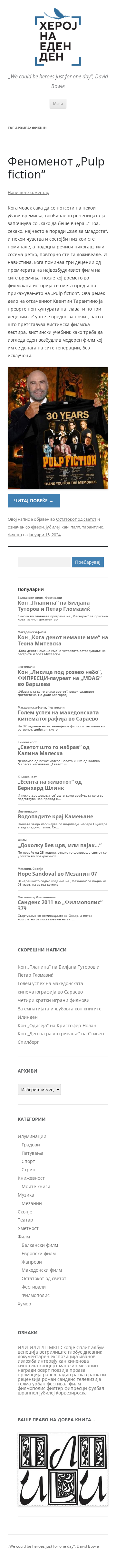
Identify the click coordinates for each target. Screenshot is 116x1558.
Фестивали (34, 1287)
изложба (27, 1361)
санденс (66, 1379)
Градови (31, 1145)
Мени (58, 103)
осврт (43, 1370)
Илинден (28, 1017)
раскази (97, 1374)
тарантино (92, 527)
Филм (24, 1237)
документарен (33, 1356)
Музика (26, 1195)
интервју (47, 1361)
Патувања (33, 1153)
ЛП (44, 1347)
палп (75, 527)
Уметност (28, 1228)
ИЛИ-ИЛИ (29, 1347)
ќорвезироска (71, 1393)
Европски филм (39, 1253)
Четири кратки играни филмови (54, 1000)
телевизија (89, 1379)
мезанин (88, 1365)
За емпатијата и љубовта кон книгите (60, 1009)
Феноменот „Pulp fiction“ (56, 167)
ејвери (37, 527)
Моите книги (36, 1186)
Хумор (24, 1304)
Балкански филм (40, 1245)
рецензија (29, 1379)
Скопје (25, 1212)
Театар (25, 1220)
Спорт (28, 1161)
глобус (75, 1352)
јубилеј (53, 527)
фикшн (15, 535)
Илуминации (32, 1136)
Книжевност (31, 1178)
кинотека (28, 1365)
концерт (48, 1365)
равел (49, 1374)
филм (75, 1384)
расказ (79, 1374)
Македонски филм (42, 1270)
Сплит (83, 1347)
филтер (55, 1388)
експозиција (64, 1356)
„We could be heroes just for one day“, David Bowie (53, 1546)
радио (64, 1374)
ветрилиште (53, 1352)
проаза (77, 1370)
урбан (38, 1384)
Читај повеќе (33, 500)
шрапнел (28, 1393)
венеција (28, 1352)
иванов (87, 1356)
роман (49, 1379)
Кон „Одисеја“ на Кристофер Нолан (57, 1025)
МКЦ (54, 1347)
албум (97, 1347)
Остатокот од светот (76, 519)
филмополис (31, 1388)
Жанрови (32, 1262)
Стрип (28, 1169)
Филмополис (36, 1295)
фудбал (96, 1388)
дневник (92, 1352)
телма (24, 1384)
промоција (30, 1374)
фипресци (75, 1388)
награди (27, 1370)
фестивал (57, 1384)
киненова (78, 1361)
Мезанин (32, 1203)
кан (65, 527)
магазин (68, 1365)
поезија (59, 1370)
